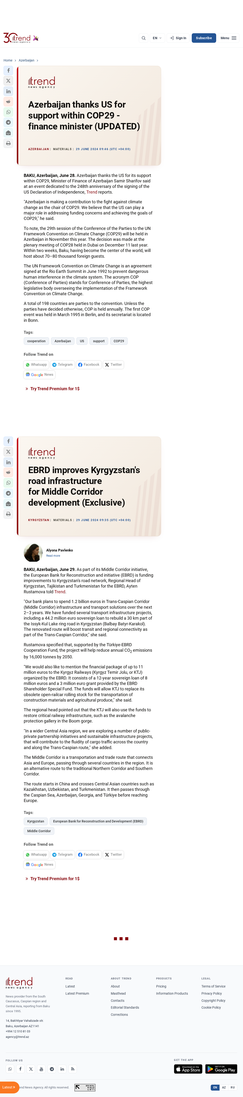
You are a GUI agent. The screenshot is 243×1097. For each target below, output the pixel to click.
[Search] (143, 38)
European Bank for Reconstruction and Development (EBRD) (98, 821)
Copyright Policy (213, 1000)
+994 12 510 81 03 (18, 1031)
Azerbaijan (63, 341)
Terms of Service (213, 986)
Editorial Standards (125, 1007)
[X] (31, 1069)
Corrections (119, 1014)
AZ (224, 1087)
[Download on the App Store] (188, 1069)
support (99, 341)
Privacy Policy (211, 993)
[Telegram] (51, 1069)
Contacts (117, 1000)
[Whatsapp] (10, 1069)
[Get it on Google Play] (221, 1069)
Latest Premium (77, 993)
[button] (8, 70)
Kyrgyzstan (35, 821)
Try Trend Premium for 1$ (54, 388)
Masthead (118, 993)
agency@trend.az (17, 1037)
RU (233, 1087)
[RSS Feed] (72, 1069)
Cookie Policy (211, 1007)
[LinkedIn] (62, 1069)
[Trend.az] (21, 38)
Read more (53, 555)
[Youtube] (41, 1069)
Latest (70, 986)
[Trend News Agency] (19, 983)
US (82, 341)
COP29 (119, 341)
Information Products (172, 993)
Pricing (161, 986)
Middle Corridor (39, 831)
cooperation (36, 341)
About (115, 986)
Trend (91, 192)
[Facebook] (20, 1069)
